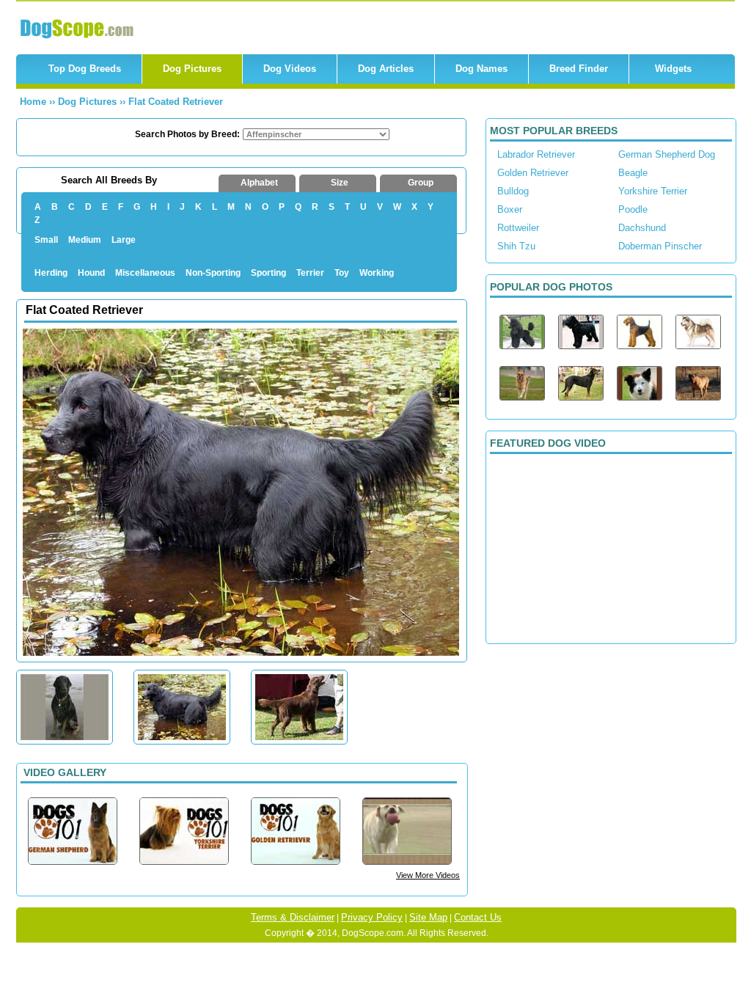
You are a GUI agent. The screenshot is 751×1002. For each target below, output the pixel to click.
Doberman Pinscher (660, 246)
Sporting (268, 273)
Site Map (428, 917)
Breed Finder (578, 68)
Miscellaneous (145, 273)
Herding (50, 273)
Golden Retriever (532, 172)
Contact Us (478, 917)
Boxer (509, 209)
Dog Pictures (192, 68)
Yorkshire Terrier (652, 191)
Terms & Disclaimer (292, 917)
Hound (91, 273)
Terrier (310, 273)
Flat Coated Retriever (175, 101)
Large (123, 240)
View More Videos (428, 875)
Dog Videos (289, 68)
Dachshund (642, 227)
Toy (341, 273)
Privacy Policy (372, 917)
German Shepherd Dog (666, 154)
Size (339, 183)
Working (376, 273)
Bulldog (513, 191)
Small (46, 240)
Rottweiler (518, 227)
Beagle (633, 172)
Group (420, 183)
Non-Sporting (213, 273)
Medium (84, 240)
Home (33, 101)
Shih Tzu (516, 246)
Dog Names (481, 68)
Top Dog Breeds (84, 68)
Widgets (673, 68)
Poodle (633, 209)
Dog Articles (386, 68)
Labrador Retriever (536, 154)
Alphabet (259, 183)
